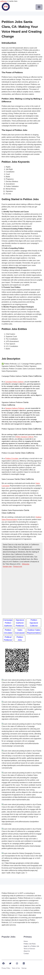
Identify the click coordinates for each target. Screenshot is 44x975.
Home (26, 941)
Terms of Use (16, 968)
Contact (26, 953)
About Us (27, 951)
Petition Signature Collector (24, 437)
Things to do (17, 566)
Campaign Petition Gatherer (14, 382)
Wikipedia (25, 564)
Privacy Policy (6, 968)
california (3, 1)
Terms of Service (29, 948)
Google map (7, 566)
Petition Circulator (11, 458)
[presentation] (39, 7)
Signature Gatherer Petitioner (14, 408)
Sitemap (23, 968)
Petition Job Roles (30, 944)
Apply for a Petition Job (31, 946)
